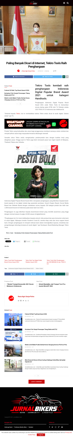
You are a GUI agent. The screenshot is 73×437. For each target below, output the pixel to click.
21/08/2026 (28, 331)
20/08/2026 (28, 347)
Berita (47, 71)
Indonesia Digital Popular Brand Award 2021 (21, 268)
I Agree (41, 434)
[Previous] (17, 104)
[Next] (20, 104)
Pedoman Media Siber (20, 427)
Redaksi (31, 427)
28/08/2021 (41, 71)
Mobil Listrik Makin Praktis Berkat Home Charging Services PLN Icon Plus (46, 344)
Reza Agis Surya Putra (28, 71)
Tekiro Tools (39, 268)
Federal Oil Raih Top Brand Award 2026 (16, 90)
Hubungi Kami (8, 427)
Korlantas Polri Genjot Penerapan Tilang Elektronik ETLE (41, 329)
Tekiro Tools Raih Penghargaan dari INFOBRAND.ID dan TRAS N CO (56, 262)
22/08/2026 (28, 316)
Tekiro (18, 113)
